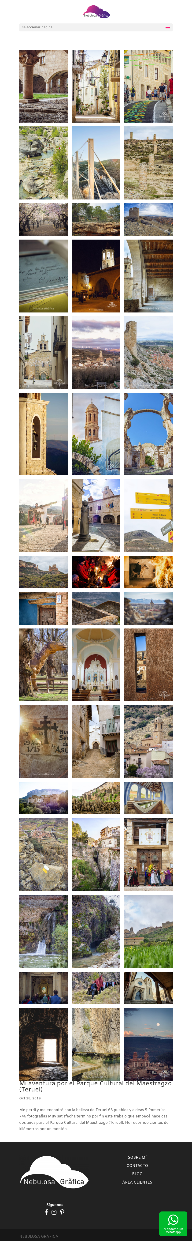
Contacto (137, 1165)
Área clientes (137, 1182)
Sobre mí (137, 1157)
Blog (137, 1174)
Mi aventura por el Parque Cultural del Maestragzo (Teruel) (95, 1087)
